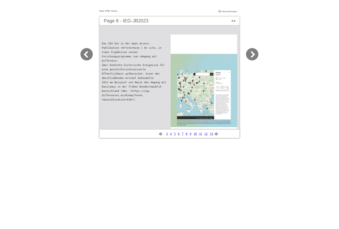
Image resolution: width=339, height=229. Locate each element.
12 (206, 133)
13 (211, 133)
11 (200, 133)
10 (195, 133)
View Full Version (229, 11)
